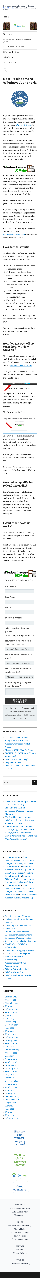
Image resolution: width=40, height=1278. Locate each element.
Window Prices (11, 966)
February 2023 (11, 1025)
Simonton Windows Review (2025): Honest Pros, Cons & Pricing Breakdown (19, 860)
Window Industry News (15, 963)
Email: (8, 607)
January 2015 (11, 1093)
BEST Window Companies (14, 47)
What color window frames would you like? (18, 670)
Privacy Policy (20, 1236)
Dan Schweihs (8, 8)
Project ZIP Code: (13, 618)
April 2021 (9, 1047)
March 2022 (10, 1034)
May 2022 (9, 1031)
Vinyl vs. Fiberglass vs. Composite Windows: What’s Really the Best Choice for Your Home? (20, 820)
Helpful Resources (13, 762)
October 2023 (11, 1012)
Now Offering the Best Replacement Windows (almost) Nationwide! (19, 811)
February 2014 (11, 1118)
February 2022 (11, 1037)
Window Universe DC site (21, 365)
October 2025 (11, 1000)
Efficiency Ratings (11, 52)
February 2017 (11, 1068)
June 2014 (9, 1109)
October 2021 (11, 1043)
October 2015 (11, 1087)
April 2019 (9, 1056)
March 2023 (10, 1022)
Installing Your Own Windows (18, 925)
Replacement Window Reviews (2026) (17, 40)
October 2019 (11, 1053)
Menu (6, 17)
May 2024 (9, 1006)
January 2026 (11, 997)
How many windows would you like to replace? (18, 643)
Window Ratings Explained (17, 969)
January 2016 (11, 1084)
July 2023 (9, 1015)
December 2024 (12, 1003)
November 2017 (12, 1065)
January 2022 (11, 1040)
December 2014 (12, 1096)
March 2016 (10, 1078)
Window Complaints (14, 957)
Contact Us (20, 1250)
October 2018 (11, 1062)
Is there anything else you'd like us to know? (18, 684)
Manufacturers (20, 1215)
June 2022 (9, 1028)
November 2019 (12, 1050)
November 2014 (12, 1099)
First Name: (10, 587)
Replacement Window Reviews (18, 935)
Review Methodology (20, 1232)
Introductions (11, 928)
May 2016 (9, 1075)
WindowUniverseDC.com (14, 234)
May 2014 (9, 1112)
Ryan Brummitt (12, 857)
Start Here (7, 34)
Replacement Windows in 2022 (19, 938)
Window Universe (23, 125)
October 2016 (11, 1071)
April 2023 (9, 1018)
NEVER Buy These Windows (17, 932)
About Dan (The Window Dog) (20, 1226)
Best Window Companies (20, 1208)
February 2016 (11, 1081)
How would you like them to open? (18, 656)
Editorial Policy (20, 1229)
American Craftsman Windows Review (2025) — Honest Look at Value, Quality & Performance (20, 829)
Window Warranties (14, 972)
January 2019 (11, 1059)
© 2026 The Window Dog (20, 1264)
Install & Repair (9, 63)
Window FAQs (11, 960)
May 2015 (9, 1090)
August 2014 (10, 1103)
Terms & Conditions (20, 1239)
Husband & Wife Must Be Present (19, 750)
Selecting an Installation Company (20, 941)
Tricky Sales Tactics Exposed (17, 953)
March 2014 (10, 1115)
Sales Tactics (8, 57)
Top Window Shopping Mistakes (19, 950)
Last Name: (10, 597)
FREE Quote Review (20, 1212)
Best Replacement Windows (17, 916)
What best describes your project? (17, 630)
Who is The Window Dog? (16, 759)
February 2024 (11, 1009)
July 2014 (9, 1106)
